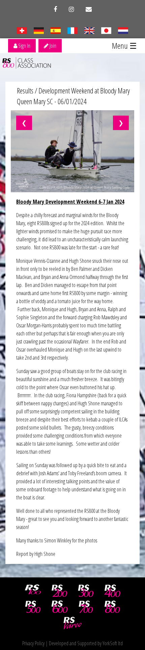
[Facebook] (55, 9)
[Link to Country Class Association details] (22, 30)
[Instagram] (71, 9)
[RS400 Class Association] (112, 591)
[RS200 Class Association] (59, 591)
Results (25, 90)
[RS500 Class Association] (33, 607)
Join (52, 45)
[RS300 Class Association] (86, 591)
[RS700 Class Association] (86, 607)
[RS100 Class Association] (33, 591)
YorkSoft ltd (113, 643)
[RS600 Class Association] (59, 607)
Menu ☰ (124, 45)
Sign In (23, 45)
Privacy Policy (33, 643)
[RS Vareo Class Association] (72, 623)
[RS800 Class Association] (112, 607)
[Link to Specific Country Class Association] (89, 30)
